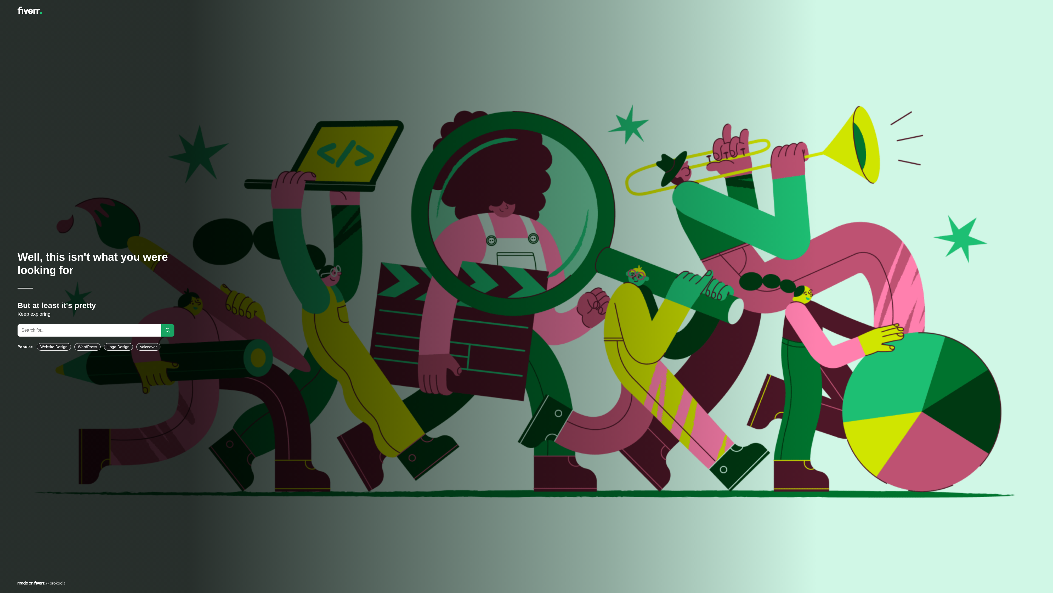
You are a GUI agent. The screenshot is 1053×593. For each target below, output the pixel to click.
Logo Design (118, 347)
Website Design (53, 347)
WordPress (87, 347)
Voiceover (148, 347)
